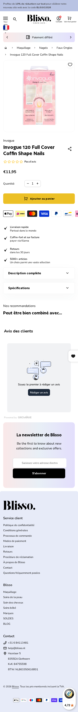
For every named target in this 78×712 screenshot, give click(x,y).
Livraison (8, 546)
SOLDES (8, 618)
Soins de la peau (12, 597)
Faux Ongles (64, 48)
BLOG (6, 624)
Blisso (15, 686)
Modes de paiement (14, 541)
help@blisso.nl (16, 648)
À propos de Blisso (14, 562)
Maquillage (23, 48)
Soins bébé (9, 608)
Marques (8, 613)
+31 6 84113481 (18, 643)
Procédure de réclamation (18, 557)
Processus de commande (17, 536)
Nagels (43, 48)
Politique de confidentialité (18, 525)
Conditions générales (15, 530)
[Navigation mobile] (5, 18)
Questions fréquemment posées (21, 573)
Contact (7, 568)
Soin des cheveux (13, 602)
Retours (7, 552)
